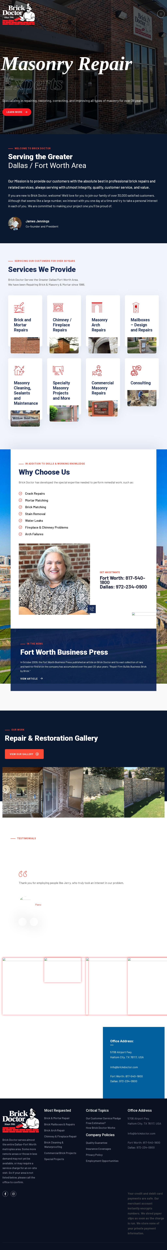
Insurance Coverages (98, 1148)
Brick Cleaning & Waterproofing (54, 1144)
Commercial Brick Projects (60, 1153)
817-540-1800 (134, 1076)
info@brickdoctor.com (124, 1067)
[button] (6, 792)
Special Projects (54, 1159)
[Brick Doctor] (18, 13)
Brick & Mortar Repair (57, 1118)
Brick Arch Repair (54, 1130)
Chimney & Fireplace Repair (60, 1136)
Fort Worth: (113, 578)
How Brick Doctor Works (100, 1127)
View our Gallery (21, 754)
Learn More (15, 112)
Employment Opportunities (102, 1160)
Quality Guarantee (97, 1142)
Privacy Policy (94, 1154)
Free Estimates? (96, 1123)
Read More (20, 347)
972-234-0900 (131, 586)
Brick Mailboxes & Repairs (59, 1124)
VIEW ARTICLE (29, 678)
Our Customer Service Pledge (103, 1118)
